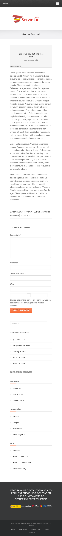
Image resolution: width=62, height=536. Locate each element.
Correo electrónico (18, 273)
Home (13, 529)
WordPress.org (19, 468)
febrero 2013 (18, 400)
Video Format (19, 357)
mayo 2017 (18, 389)
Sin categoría (19, 434)
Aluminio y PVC (36, 529)
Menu (5, 3)
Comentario (15, 235)
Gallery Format (19, 351)
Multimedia (14, 215)
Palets (47, 529)
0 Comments (25, 215)
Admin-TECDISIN (34, 212)
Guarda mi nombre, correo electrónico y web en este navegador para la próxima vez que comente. (30, 303)
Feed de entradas (20, 456)
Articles (47, 212)
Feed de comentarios (22, 462)
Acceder (16, 451)
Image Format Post (21, 345)
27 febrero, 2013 (16, 212)
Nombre (14, 263)
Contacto (32, 532)
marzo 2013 (18, 394)
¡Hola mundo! (19, 339)
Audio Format (19, 363)
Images (16, 423)
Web (12, 284)
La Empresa (23, 529)
